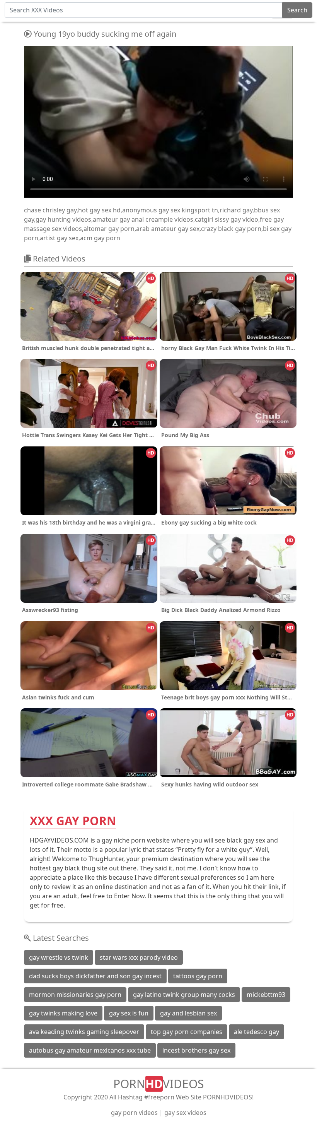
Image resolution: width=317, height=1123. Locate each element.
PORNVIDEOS (158, 1084)
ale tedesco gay (256, 1031)
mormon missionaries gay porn (75, 994)
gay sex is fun (128, 1013)
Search (297, 10)
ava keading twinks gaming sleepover (84, 1031)
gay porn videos (134, 1112)
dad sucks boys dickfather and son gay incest (95, 976)
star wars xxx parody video (139, 957)
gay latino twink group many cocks (184, 994)
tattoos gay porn (197, 976)
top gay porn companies (186, 1031)
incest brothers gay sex (196, 1050)
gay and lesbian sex (188, 1013)
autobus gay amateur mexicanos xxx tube (90, 1050)
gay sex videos (185, 1112)
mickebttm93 (266, 994)
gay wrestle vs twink (58, 957)
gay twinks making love (63, 1013)
